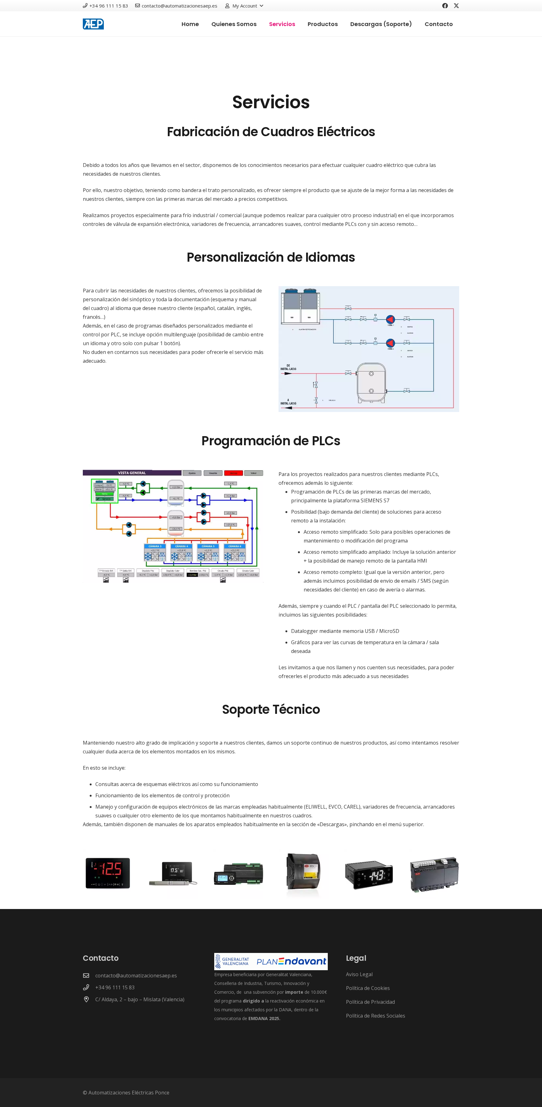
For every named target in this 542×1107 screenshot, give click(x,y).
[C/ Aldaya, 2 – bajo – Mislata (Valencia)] (89, 999)
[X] (456, 5)
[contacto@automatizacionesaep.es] (89, 975)
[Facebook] (445, 5)
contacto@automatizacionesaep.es (136, 975)
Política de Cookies (368, 988)
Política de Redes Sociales (375, 1015)
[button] (244, 5)
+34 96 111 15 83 (115, 987)
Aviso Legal (359, 974)
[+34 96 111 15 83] (89, 987)
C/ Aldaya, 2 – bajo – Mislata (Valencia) (139, 999)
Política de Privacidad (370, 1001)
